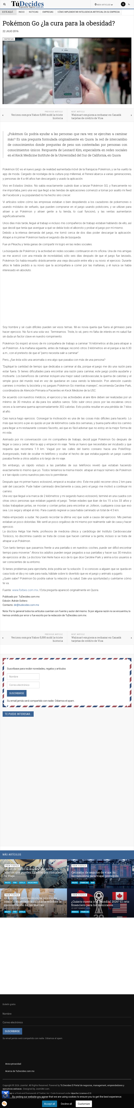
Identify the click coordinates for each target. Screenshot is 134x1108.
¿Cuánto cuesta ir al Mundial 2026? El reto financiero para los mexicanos (100, 903)
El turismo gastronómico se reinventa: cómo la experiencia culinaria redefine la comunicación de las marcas (32, 901)
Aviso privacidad (13, 1064)
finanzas (84, 882)
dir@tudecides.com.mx (26, 605)
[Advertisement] (32, 299)
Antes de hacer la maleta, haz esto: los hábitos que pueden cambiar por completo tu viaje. (33, 872)
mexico (75, 912)
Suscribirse (16, 693)
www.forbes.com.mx (25, 590)
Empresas (48, 12)
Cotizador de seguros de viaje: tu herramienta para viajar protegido (94, 874)
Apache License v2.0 (81, 1093)
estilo (22, 882)
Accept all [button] (49, 1103)
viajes (7, 882)
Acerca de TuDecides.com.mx (19, 1071)
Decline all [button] (66, 1103)
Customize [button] (84, 1103)
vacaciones (32, 882)
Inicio (22, 12)
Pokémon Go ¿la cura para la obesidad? (59, 23)
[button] (123, 864)
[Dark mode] (129, 4)
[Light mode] (123, 4)
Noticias (33, 12)
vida (15, 882)
